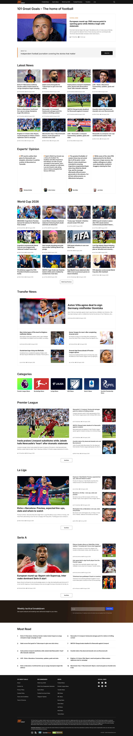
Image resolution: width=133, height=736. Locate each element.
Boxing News (61, 700)
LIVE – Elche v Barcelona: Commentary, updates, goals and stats (39, 658)
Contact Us (20, 686)
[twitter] (102, 683)
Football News (45, 2)
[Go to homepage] (21, 2)
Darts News (60, 703)
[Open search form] (114, 2)
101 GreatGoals (74, 37)
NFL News (60, 696)
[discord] (106, 686)
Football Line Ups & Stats (43, 693)
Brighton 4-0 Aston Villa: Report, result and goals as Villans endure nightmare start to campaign (90, 659)
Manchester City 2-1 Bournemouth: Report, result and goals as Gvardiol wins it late (93, 666)
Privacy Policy (20, 689)
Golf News (60, 707)
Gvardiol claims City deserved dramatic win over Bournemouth (89, 651)
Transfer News (61, 689)
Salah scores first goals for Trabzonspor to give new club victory (39, 643)
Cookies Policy (21, 693)
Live (95, 2)
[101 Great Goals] (22, 727)
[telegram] (102, 686)
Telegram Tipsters (41, 696)
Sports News (55, 2)
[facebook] (99, 683)
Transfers (88, 2)
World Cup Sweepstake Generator (46, 686)
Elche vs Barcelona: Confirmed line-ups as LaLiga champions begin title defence (41, 666)
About (18, 682)
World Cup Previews (66, 281)
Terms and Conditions (22, 696)
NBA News (60, 693)
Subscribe (109, 608)
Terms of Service (21, 700)
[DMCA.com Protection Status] (57, 733)
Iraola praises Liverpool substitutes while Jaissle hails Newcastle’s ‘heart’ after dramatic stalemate (41, 651)
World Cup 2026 (66, 2)
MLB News (60, 710)
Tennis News (61, 714)
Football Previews (77, 2)
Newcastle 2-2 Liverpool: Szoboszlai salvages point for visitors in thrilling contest (92, 637)
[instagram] (106, 683)
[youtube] (99, 686)
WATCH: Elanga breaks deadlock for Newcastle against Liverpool (90, 643)
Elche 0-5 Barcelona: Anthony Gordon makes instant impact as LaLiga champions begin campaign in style (41, 637)
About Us (107, 53)
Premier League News (63, 686)
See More (66, 460)
